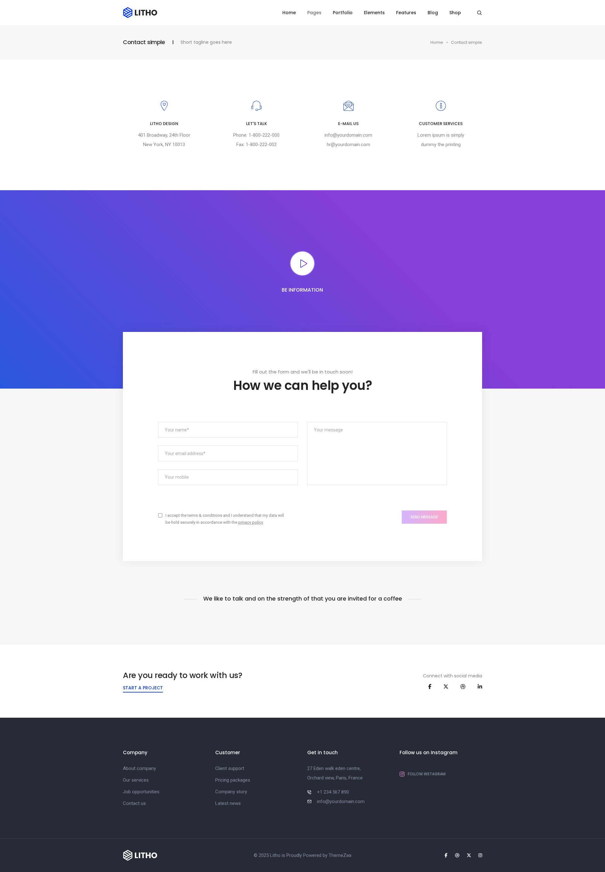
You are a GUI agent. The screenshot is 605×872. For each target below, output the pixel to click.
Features (406, 12)
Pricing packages (232, 780)
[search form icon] (479, 13)
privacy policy (250, 522)
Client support (229, 768)
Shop (455, 12)
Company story (231, 792)
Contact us (134, 803)
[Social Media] (429, 686)
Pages (314, 12)
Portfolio (343, 12)
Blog (433, 12)
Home (289, 12)
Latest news (228, 803)
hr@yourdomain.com (348, 144)
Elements (374, 12)
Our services (136, 780)
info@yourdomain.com (348, 135)
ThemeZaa (340, 855)
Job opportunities (141, 792)
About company (139, 768)
